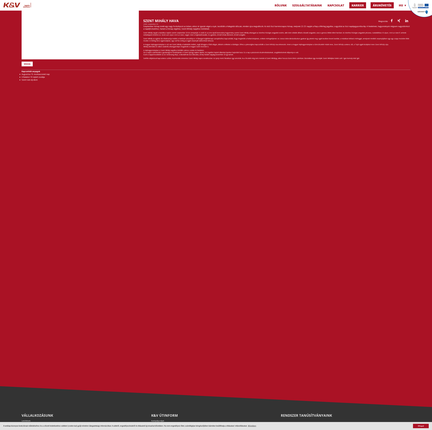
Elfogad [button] (421, 426)
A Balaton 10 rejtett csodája (33, 77)
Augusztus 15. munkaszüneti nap (36, 74)
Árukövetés (382, 5)
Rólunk (281, 5)
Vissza (27, 64)
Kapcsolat (335, 5)
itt (146, 426)
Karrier (358, 5)
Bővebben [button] (252, 426)
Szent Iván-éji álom (30, 80)
